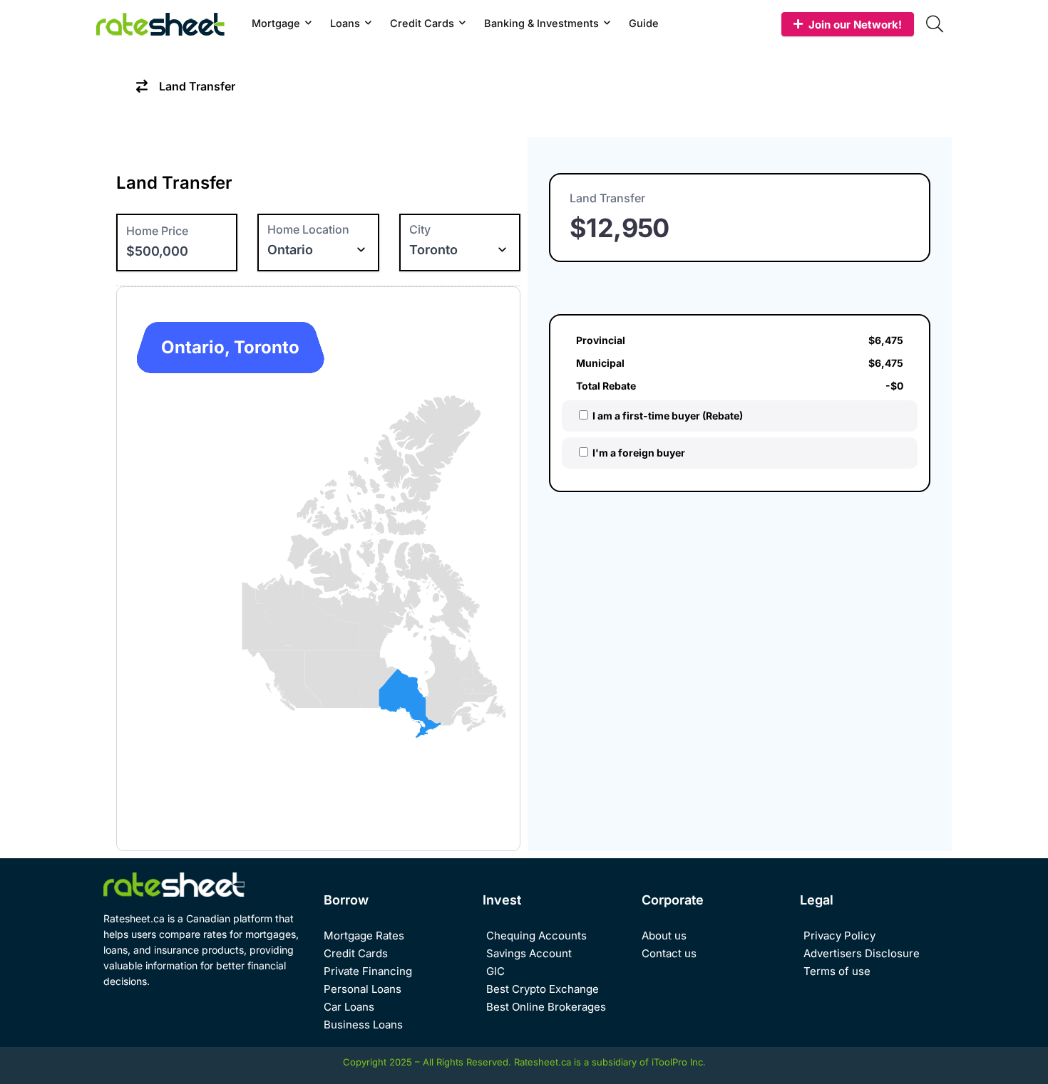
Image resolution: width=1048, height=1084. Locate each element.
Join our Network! (855, 24)
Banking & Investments (541, 23)
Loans (345, 23)
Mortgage (276, 23)
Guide (644, 23)
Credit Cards (422, 23)
